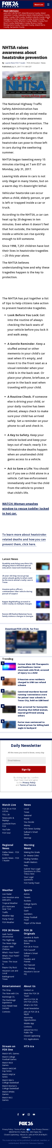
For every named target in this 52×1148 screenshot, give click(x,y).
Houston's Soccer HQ (32, 972)
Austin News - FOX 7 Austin (10, 859)
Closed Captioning (32, 1035)
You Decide (29, 822)
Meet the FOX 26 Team (31, 994)
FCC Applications (31, 1039)
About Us (29, 986)
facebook (18, 1114)
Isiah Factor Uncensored (7, 935)
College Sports (30, 904)
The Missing (29, 968)
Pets (26, 865)
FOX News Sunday (32, 828)
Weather (7, 890)
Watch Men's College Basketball (10, 1081)
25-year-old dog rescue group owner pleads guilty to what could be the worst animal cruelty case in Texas (17, 578)
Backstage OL (8, 996)
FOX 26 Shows (10, 930)
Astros (27, 894)
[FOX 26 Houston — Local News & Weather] (10, 4)
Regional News (7, 846)
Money (27, 825)
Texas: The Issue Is (9, 962)
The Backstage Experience (9, 1001)
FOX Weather (8, 922)
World (26, 818)
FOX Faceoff (29, 950)
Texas (26, 812)
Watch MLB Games (7, 1063)
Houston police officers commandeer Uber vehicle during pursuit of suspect (17, 591)
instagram (28, 1114)
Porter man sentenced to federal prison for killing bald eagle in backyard (33, 725)
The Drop (6, 990)
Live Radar (7, 894)
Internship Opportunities (30, 1018)
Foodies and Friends (29, 960)
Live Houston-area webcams (10, 898)
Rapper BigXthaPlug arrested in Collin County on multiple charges (17, 602)
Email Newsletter (31, 1008)
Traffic (5, 912)
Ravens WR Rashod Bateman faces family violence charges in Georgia (17, 615)
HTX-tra (29, 1046)
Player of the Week (32, 923)
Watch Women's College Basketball (10, 1087)
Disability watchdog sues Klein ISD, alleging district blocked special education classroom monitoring (17, 565)
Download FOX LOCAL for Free (22, 628)
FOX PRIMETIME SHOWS (9, 1007)
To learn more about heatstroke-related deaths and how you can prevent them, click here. (24, 539)
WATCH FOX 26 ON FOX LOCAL (31, 1000)
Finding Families (31, 859)
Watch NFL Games (10, 1053)
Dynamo (28, 907)
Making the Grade (32, 852)
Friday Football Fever (30, 918)
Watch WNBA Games (8, 1093)
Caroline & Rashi (31, 937)
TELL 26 (6, 814)
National (27, 815)
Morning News (29, 846)
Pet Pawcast (29, 965)
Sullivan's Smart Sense (31, 833)
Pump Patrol (7, 919)
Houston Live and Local (10, 972)
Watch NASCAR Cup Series (9, 1069)
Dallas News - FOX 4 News (10, 853)
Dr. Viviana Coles (31, 855)
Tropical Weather (10, 903)
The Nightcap (8, 940)
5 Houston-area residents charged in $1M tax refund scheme (32, 682)
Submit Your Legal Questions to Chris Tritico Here (32, 871)
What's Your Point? (10, 952)
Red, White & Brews (30, 942)
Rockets (27, 900)
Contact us (29, 990)
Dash (26, 910)
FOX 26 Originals (29, 932)
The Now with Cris (10, 993)
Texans (27, 897)
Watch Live (39, 5)
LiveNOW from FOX (9, 824)
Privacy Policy (29, 782)
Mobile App (29, 1023)
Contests (6, 1011)
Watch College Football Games (9, 1058)
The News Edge (9, 943)
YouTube (6, 829)
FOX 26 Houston (33, 63)
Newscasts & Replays (8, 819)
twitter (23, 1114)
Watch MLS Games (7, 1098)
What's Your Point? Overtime (10, 957)
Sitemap (27, 837)
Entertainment (11, 986)
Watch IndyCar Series (8, 1075)
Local (26, 808)
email (34, 1114)
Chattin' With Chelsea (8, 947)
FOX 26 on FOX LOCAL (9, 810)
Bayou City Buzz (9, 967)
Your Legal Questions (28, 878)
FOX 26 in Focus (31, 946)
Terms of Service (28, 785)
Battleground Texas (8, 977)
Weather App (8, 915)
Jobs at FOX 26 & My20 (31, 1012)
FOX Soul (6, 832)
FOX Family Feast (32, 883)
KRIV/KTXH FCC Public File (31, 1031)
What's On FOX (30, 1005)
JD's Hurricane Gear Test (8, 907)
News (43, 63)
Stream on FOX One (8, 1048)
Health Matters (30, 862)
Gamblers (28, 914)
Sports (28, 890)
